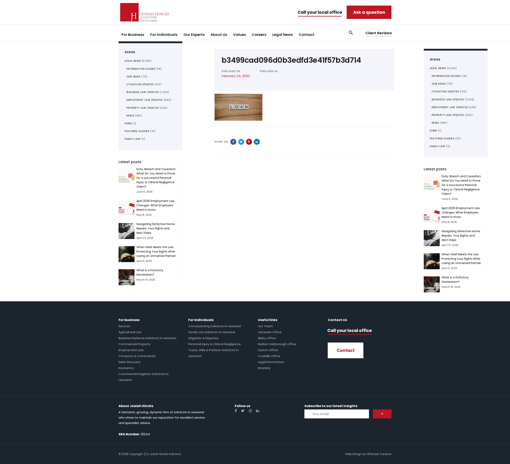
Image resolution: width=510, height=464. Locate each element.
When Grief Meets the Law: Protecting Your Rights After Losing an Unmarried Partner (156, 251)
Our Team (265, 326)
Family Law (132, 139)
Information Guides (141, 68)
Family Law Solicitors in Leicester (211, 332)
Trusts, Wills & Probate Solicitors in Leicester (213, 353)
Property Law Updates (143, 108)
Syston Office (268, 350)
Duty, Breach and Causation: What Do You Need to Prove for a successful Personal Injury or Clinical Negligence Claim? (156, 178)
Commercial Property (134, 344)
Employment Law (131, 350)
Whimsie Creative (379, 454)
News (130, 115)
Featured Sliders (137, 131)
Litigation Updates (140, 84)
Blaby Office (267, 338)
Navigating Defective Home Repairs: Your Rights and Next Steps (155, 228)
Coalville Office (269, 356)
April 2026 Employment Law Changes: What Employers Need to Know (155, 205)
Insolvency (126, 368)
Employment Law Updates (145, 100)
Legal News (133, 61)
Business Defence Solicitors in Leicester (148, 338)
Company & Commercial (137, 356)
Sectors (124, 326)
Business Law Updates (143, 92)
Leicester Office (269, 332)
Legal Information (271, 362)
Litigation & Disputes (203, 338)
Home (128, 123)
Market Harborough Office (277, 344)
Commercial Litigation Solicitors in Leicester (144, 377)
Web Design (353, 454)
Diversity (264, 368)
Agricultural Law (130, 332)
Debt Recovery (129, 362)
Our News (134, 76)
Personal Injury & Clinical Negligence (214, 344)
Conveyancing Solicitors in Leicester (214, 326)
